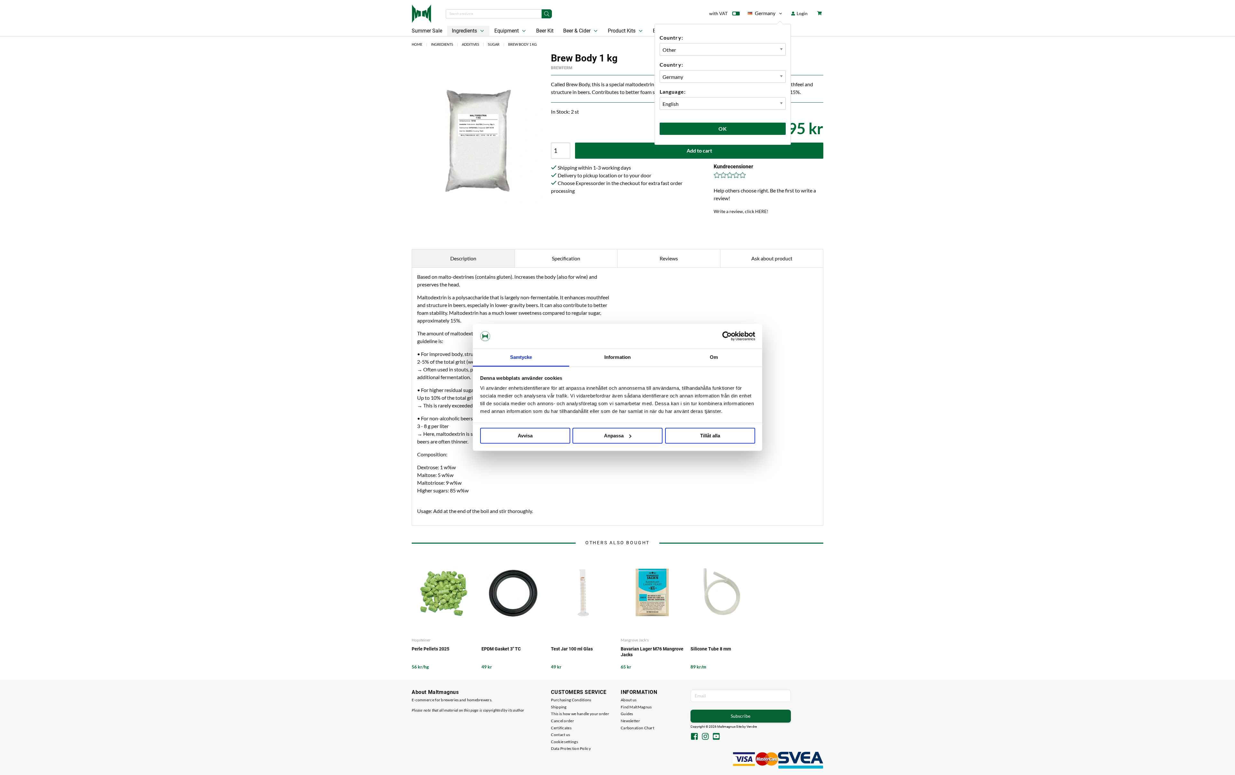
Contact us (560, 734)
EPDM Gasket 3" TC (501, 648)
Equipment (507, 31)
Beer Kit (544, 31)
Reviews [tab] (669, 258)
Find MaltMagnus (636, 707)
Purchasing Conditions (571, 699)
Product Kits (622, 31)
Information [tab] (617, 357)
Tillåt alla (710, 435)
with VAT (718, 13)
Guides (627, 713)
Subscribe (740, 716)
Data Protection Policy (571, 748)
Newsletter (630, 720)
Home (417, 44)
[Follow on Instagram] (705, 737)
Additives (470, 44)
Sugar (493, 44)
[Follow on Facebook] (694, 737)
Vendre (751, 726)
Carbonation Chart (637, 727)
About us (628, 699)
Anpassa (614, 435)
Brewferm (561, 68)
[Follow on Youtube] (716, 737)
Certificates (561, 727)
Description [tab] (463, 258)
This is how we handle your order (580, 713)
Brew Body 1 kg (522, 44)
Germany (761, 14)
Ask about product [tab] (771, 258)
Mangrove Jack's (635, 640)
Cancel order (562, 720)
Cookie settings (564, 741)
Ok (722, 129)
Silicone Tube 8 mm (711, 648)
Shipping (558, 707)
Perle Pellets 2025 (430, 648)
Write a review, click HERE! (741, 211)
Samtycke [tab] (521, 357)
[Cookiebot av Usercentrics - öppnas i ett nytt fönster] (727, 336)
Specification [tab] (566, 258)
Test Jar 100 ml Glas (572, 648)
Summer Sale (427, 31)
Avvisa (525, 435)
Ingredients (465, 31)
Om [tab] (714, 357)
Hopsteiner (421, 640)
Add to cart (699, 150)
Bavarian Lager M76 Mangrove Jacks (652, 651)
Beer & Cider (577, 31)
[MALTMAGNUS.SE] (421, 12)
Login (802, 13)
